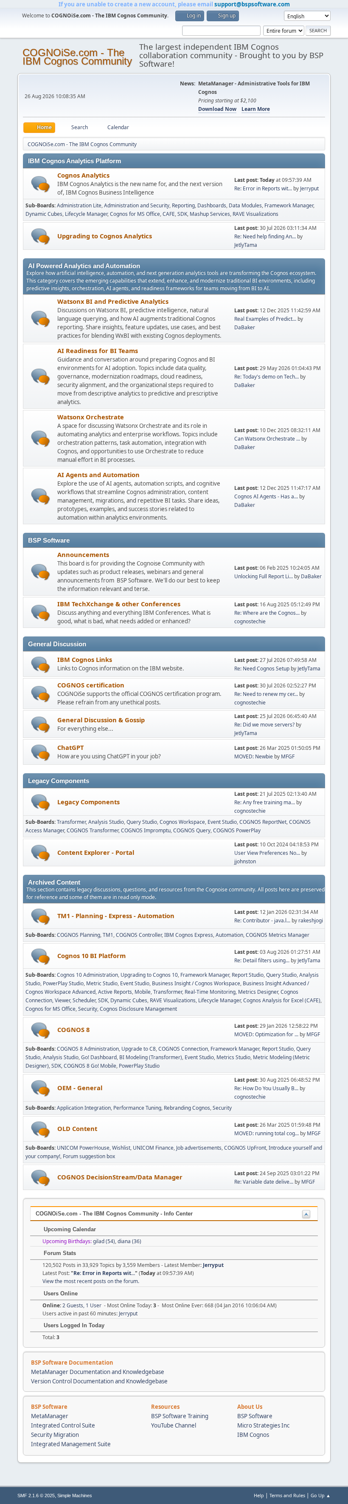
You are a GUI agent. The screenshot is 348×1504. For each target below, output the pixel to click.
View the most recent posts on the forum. (90, 1281)
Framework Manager (288, 205)
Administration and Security (136, 205)
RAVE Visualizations (255, 214)
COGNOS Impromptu (146, 830)
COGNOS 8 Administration (88, 1048)
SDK (182, 214)
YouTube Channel (173, 1425)
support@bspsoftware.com (252, 4)
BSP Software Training (179, 1416)
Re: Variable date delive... (263, 1181)
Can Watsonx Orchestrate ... (267, 438)
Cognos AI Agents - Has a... (266, 496)
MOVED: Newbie (253, 756)
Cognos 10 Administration (87, 974)
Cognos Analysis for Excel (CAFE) (281, 1000)
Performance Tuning (137, 1107)
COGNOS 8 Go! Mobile (90, 1065)
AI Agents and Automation (98, 474)
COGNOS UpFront (245, 1147)
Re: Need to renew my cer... (266, 694)
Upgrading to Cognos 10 (149, 974)
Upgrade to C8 (138, 1048)
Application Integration (84, 1107)
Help (259, 1495)
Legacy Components (88, 801)
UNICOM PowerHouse (83, 1147)
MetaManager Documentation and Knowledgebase (97, 1372)
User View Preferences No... (267, 853)
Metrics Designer (258, 991)
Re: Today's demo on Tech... (266, 376)
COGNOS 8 (73, 1029)
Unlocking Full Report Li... (263, 576)
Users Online (60, 1293)
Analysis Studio (106, 822)
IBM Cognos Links (84, 659)
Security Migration (55, 1435)
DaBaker (244, 327)
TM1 (108, 935)
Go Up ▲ (321, 1495)
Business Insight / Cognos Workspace (196, 983)
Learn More (255, 109)
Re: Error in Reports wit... (263, 188)
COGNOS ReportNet (262, 822)
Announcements (83, 554)
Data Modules (245, 205)
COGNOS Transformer (92, 830)
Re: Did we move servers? (264, 724)
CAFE (169, 214)
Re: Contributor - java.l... (262, 920)
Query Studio (141, 822)
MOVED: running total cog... (266, 1133)
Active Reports (115, 991)
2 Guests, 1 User (71, 1305)
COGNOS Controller (139, 935)
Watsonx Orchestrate (90, 417)
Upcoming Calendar (69, 1229)
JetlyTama (245, 245)
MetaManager (49, 1416)
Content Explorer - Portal (95, 852)
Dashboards (211, 205)
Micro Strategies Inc (263, 1425)
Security (87, 1008)
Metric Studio (102, 983)
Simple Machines (74, 1495)
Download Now (217, 109)
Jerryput (309, 188)
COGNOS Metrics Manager (277, 935)
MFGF (288, 756)
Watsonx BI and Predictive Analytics (112, 301)
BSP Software (254, 1416)
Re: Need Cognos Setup (261, 668)
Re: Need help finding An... (265, 236)
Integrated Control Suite (63, 1425)
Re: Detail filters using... (261, 960)
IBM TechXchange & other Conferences (118, 603)
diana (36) (129, 1241)
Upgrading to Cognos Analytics (104, 236)
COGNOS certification (90, 685)
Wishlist (121, 1147)
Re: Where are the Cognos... (267, 612)
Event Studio (222, 822)
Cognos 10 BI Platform (91, 955)
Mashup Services (210, 214)
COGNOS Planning (78, 935)
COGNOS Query (191, 830)
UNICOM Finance (153, 1147)
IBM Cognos (253, 1435)
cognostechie (250, 621)
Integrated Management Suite (71, 1444)
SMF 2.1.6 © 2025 (36, 1495)
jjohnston (245, 861)
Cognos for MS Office (135, 214)
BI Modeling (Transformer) (150, 1057)
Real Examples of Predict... (265, 318)
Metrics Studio (233, 1057)
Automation (229, 935)
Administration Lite (79, 205)
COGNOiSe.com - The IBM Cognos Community (77, 57)
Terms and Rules (287, 1495)
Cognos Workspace (182, 822)
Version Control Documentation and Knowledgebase (99, 1381)
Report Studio (248, 974)
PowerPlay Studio (63, 983)
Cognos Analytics (83, 175)
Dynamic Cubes (43, 214)
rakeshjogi (310, 920)
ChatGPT (70, 747)
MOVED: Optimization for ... (266, 1034)
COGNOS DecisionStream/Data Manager (119, 1177)
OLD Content (77, 1128)
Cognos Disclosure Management (138, 1008)
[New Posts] (40, 184)
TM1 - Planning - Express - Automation (115, 915)
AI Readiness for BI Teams (97, 350)
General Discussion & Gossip (101, 719)
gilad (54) (104, 1241)
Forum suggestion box (89, 1156)
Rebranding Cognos (187, 1107)
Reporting (183, 205)
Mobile (143, 991)
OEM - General (79, 1087)
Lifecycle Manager (86, 214)
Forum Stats (59, 1253)
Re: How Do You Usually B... (266, 1088)
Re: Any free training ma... (264, 802)
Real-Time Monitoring (210, 991)
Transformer (71, 822)
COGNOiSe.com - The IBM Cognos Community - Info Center (114, 1213)
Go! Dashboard (99, 1057)
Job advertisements (199, 1147)
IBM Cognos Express (188, 935)
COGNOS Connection (183, 1048)
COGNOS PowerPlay (237, 830)
